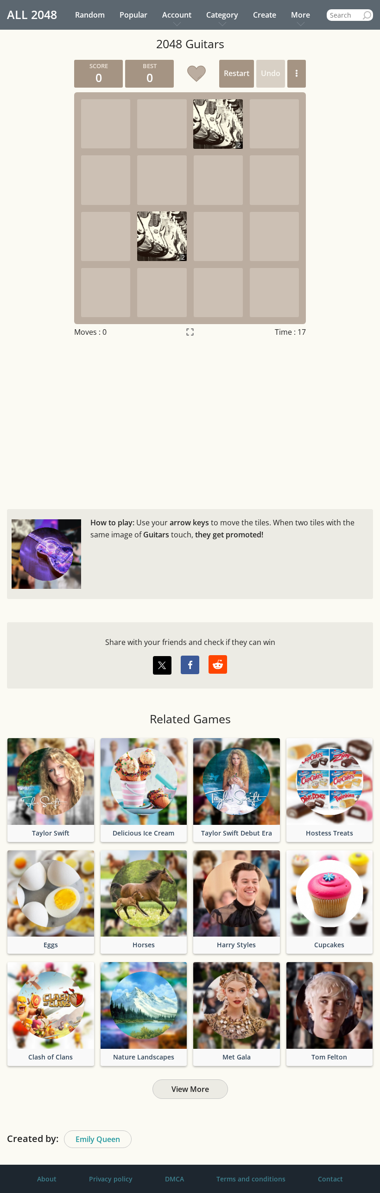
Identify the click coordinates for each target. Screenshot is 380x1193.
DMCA (174, 1178)
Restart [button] (236, 73)
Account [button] (176, 15)
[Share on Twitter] (162, 665)
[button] (296, 74)
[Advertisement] (190, 421)
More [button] (300, 15)
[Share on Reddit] (218, 664)
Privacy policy (111, 1178)
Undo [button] (270, 73)
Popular (133, 15)
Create (264, 15)
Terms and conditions (250, 1178)
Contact (330, 1178)
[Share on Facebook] (190, 665)
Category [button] (222, 15)
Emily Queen (98, 1139)
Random (90, 15)
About (47, 1178)
